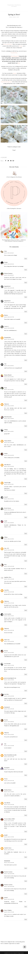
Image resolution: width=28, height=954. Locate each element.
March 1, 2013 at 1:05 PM (8, 365)
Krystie (6, 720)
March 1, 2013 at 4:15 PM (8, 431)
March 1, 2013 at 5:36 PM (9, 498)
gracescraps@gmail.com (10, 678)
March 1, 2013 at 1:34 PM (8, 389)
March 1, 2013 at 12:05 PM (9, 302)
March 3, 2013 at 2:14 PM (9, 734)
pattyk (6, 897)
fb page (20, 46)
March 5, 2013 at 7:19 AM (9, 791)
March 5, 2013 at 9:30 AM (9, 804)
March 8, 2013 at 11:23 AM (9, 899)
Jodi (5, 364)
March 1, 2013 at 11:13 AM (8, 252)
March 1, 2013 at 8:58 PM (9, 522)
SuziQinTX (6, 767)
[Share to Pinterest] (11, 161)
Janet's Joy (7, 639)
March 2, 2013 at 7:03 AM (9, 602)
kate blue (6, 694)
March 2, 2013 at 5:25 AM (9, 591)
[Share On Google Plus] (13, 161)
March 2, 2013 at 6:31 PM (9, 652)
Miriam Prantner (8, 273)
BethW (5, 835)
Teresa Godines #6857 (9, 819)
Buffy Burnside (8, 416)
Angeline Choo (7, 577)
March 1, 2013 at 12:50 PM (9, 328)
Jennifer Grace (7, 848)
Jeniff (5, 521)
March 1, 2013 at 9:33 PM (9, 538)
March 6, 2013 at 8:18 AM (9, 849)
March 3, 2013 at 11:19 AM (9, 721)
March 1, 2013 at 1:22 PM (8, 376)
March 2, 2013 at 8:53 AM (9, 630)
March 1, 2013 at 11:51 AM (8, 275)
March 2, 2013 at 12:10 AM (9, 566)
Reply (26, 258)
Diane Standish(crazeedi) (10, 755)
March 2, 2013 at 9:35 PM (9, 696)
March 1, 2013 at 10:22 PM (9, 550)
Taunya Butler (7, 440)
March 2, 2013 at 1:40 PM (9, 641)
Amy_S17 (6, 548)
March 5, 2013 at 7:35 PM (9, 836)
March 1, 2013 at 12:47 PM (9, 317)
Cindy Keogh (7, 482)
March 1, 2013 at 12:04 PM (9, 287)
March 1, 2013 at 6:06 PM (9, 509)
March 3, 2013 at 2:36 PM (9, 745)
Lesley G (6, 326)
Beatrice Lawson (8, 871)
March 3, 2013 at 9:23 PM (9, 756)
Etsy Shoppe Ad (15, 56)
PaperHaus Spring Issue (6, 81)
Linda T (6, 497)
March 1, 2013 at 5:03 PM (9, 442)
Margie (6, 262)
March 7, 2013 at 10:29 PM (9, 873)
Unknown (6, 404)
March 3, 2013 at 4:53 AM (9, 708)
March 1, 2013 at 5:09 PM (9, 466)
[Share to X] (8, 161)
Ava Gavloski (7, 663)
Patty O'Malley (8, 910)
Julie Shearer (7, 464)
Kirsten (6, 650)
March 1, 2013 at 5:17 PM (8, 484)
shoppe (14, 73)
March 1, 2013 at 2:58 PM (9, 418)
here (19, 63)
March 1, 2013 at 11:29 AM (9, 264)
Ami (5, 743)
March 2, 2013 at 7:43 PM (9, 665)
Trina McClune (14, 52)
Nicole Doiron (7, 508)
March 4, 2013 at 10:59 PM (9, 769)
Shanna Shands (7, 375)
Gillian (5, 537)
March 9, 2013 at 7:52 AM (9, 912)
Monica (6, 315)
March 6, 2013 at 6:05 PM (9, 862)
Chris (5, 251)
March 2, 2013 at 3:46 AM (9, 579)
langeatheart (7, 286)
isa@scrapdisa (7, 614)
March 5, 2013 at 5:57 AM (9, 780)
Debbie (6, 453)
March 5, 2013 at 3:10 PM (9, 820)
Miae (5, 564)
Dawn (5, 387)
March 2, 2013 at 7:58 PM (9, 679)
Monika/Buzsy (7, 790)
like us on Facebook (7, 44)
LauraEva (6, 590)
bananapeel (7, 707)
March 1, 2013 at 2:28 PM (9, 405)
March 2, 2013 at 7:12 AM (9, 615)
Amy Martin (7, 802)
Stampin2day (7, 337)
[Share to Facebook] (6, 161)
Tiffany (6, 429)
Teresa (5, 778)
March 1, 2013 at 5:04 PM (9, 455)
